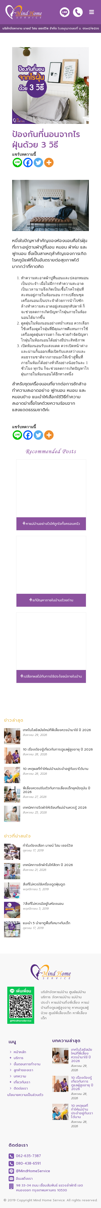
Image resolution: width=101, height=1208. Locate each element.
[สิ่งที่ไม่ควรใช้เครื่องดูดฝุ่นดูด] (12, 890)
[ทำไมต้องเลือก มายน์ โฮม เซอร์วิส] (12, 852)
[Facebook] (28, 162)
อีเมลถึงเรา (24, 1178)
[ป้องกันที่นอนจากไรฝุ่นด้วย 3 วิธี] (50, 85)
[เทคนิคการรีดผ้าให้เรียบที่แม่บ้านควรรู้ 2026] (12, 814)
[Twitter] (38, 162)
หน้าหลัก (20, 1052)
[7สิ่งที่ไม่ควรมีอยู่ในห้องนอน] (12, 910)
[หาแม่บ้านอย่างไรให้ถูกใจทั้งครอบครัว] (51, 488)
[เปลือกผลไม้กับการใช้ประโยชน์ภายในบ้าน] (51, 641)
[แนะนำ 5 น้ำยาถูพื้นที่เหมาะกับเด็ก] (12, 929)
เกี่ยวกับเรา (22, 1082)
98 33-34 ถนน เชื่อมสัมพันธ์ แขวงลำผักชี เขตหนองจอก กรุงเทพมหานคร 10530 (49, 1188)
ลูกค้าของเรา (23, 1070)
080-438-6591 (28, 1163)
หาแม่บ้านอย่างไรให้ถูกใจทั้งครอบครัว (53, 523)
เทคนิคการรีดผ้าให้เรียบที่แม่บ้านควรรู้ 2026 (55, 807)
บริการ (18, 1058)
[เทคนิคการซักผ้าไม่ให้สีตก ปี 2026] (12, 871)
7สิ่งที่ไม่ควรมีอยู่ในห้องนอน (43, 904)
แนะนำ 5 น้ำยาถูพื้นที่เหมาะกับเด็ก (46, 923)
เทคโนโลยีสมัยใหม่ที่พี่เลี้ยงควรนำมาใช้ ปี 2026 (57, 730)
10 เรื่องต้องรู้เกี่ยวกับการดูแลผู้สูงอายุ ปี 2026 (58, 749)
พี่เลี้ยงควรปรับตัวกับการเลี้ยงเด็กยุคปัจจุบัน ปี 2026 (56, 790)
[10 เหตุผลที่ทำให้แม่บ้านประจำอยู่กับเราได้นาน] (12, 775)
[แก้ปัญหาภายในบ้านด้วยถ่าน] (51, 565)
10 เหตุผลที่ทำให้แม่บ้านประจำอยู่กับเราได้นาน (55, 769)
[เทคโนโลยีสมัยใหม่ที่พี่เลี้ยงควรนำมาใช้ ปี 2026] (12, 736)
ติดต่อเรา (21, 1088)
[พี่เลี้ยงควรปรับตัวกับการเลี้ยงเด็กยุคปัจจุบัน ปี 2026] (12, 794)
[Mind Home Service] (21, 12)
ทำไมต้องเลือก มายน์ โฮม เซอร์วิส (48, 845)
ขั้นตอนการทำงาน (27, 1064)
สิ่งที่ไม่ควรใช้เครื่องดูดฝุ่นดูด (44, 884)
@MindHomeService (32, 1171)
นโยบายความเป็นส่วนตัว (25, 1094)
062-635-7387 (28, 1155)
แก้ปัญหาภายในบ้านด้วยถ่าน (53, 600)
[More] (49, 162)
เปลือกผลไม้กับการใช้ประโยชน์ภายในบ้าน (53, 676)
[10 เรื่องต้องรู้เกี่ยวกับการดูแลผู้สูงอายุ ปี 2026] (12, 756)
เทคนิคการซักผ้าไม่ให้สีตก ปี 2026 (48, 865)
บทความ (20, 1076)
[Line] (17, 162)
